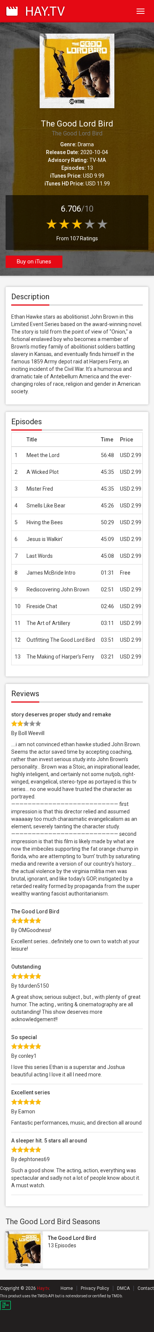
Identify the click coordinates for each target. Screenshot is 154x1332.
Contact (146, 1288)
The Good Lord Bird (72, 1238)
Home (67, 1288)
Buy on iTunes (34, 261)
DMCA (123, 1288)
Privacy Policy (95, 1288)
